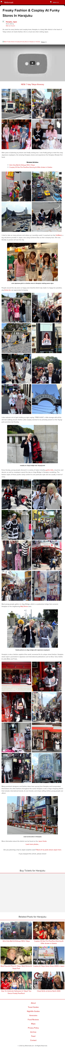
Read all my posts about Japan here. (49, 850)
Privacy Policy (33, 1027)
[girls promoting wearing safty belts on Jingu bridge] (17, 338)
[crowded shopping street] (47, 707)
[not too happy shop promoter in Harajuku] (17, 187)
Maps (33, 1023)
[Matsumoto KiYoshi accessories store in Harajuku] (17, 586)
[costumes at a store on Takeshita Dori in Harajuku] (17, 134)
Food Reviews (33, 1019)
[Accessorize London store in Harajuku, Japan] (47, 338)
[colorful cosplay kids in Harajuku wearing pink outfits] (17, 308)
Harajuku (9, 22)
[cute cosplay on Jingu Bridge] (17, 494)
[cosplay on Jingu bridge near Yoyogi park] (32, 444)
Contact (33, 1040)
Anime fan (7, 290)
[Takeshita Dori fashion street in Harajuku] (47, 104)
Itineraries (33, 1015)
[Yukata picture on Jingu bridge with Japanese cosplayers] (32, 628)
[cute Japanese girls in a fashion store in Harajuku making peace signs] (32, 261)
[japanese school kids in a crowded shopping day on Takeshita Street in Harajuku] (47, 308)
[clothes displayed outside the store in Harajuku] (17, 555)
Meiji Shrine (24, 606)
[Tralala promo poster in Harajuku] (17, 738)
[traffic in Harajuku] (47, 186)
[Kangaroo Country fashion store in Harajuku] (47, 555)
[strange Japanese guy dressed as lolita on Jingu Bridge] (17, 525)
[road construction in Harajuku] (32, 815)
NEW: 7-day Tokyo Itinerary (32, 84)
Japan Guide (42, 841)
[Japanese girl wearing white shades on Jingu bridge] (17, 369)
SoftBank (59, 235)
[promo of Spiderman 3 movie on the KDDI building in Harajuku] (47, 768)
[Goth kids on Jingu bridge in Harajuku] (47, 217)
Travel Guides (33, 1007)
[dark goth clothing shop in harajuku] (17, 768)
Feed (33, 1036)
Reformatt (8, 2)
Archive (33, 1032)
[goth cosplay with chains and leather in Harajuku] (17, 707)
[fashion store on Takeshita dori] (47, 737)
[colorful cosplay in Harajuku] (17, 399)
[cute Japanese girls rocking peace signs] (47, 494)
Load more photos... (32, 844)
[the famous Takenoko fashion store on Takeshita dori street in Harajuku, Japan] (17, 677)
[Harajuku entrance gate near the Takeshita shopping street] (47, 399)
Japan (15, 22)
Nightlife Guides (33, 1011)
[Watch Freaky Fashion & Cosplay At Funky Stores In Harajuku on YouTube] (21, 41)
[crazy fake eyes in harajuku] (47, 586)
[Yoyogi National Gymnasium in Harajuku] (17, 217)
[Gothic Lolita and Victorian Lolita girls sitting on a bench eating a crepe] (47, 134)
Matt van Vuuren (10, 26)
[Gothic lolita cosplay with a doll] (47, 369)
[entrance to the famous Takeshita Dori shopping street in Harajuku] (17, 104)
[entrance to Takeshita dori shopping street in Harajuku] (47, 525)
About (33, 1003)
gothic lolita (49, 470)
